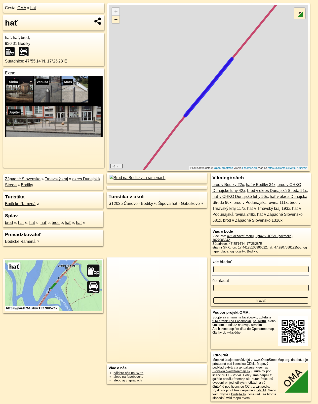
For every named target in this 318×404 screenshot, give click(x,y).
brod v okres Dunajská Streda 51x (277, 190)
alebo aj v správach (128, 380)
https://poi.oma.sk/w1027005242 (287, 168)
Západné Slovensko (22, 179)
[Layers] (299, 13)
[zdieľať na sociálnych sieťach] (98, 21)
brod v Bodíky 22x (228, 185)
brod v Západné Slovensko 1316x (252, 220)
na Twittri (259, 321)
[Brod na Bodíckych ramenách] (137, 178)
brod (9, 222)
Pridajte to (238, 394)
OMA (21, 8)
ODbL (251, 364)
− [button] (116, 19)
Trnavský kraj (56, 179)
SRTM (261, 390)
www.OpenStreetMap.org (271, 360)
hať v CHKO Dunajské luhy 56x (240, 196)
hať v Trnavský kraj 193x (268, 208)
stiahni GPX (221, 247)
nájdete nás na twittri (128, 373)
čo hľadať (220, 281)
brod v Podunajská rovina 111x (261, 202)
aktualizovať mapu (240, 236)
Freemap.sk (249, 168)
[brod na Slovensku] (25, 51)
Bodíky (27, 185)
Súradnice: (14, 61)
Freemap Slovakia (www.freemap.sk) (240, 369)
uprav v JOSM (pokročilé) (274, 236)
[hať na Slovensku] (11, 51)
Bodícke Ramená (20, 204)
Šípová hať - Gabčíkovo (179, 203)
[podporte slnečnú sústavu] (54, 136)
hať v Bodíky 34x (261, 185)
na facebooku (247, 317)
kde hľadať (222, 262)
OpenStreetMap (223, 168)
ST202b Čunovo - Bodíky (131, 203)
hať (33, 8)
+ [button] (116, 11)
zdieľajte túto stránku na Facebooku (241, 319)
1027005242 (221, 240)
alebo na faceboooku (128, 376)
